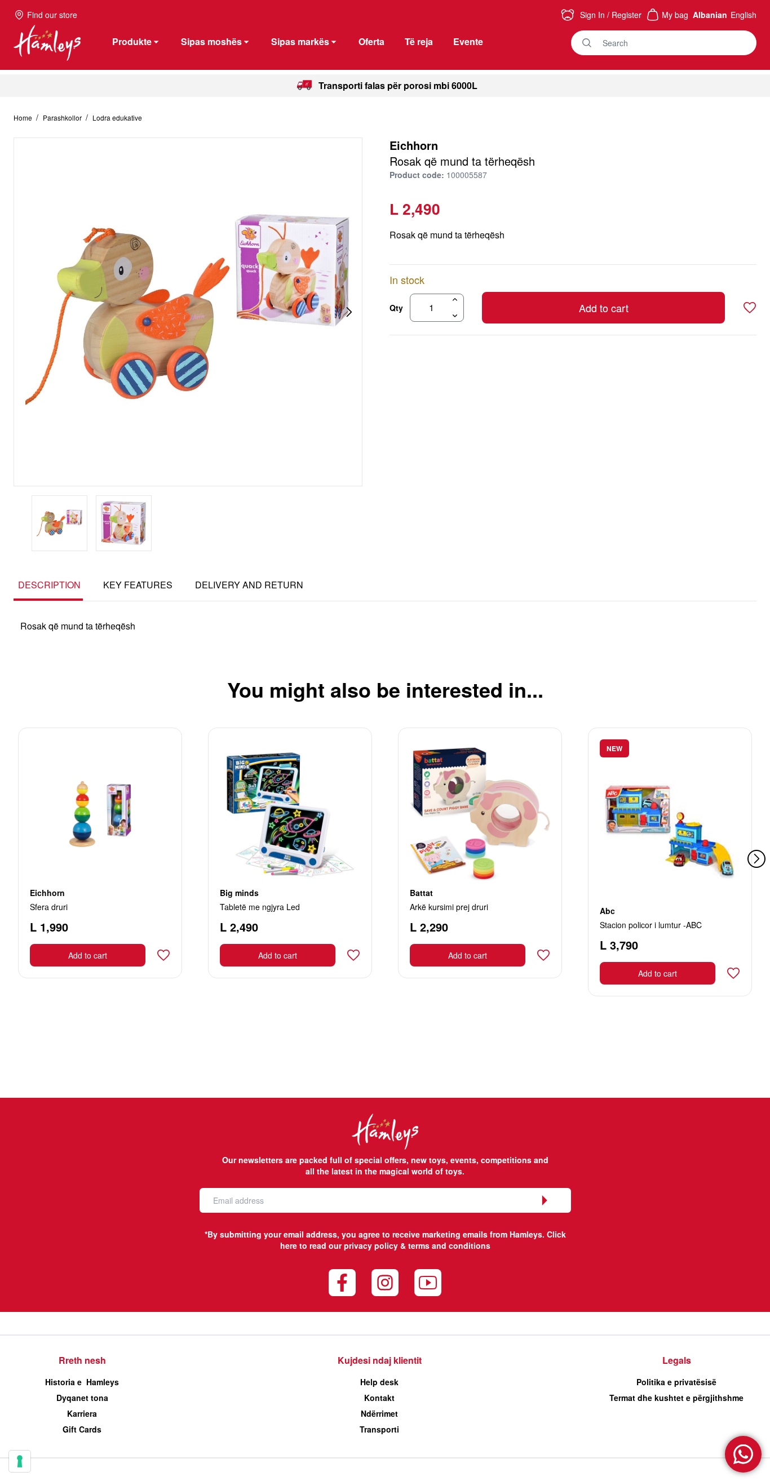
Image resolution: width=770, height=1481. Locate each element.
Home (24, 117)
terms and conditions (449, 1245)
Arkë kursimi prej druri (449, 906)
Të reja (419, 41)
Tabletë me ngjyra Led (260, 906)
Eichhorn (414, 145)
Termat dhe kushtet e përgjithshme (676, 1397)
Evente (468, 41)
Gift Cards (82, 1429)
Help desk (379, 1381)
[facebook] (342, 1282)
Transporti (379, 1429)
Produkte (132, 41)
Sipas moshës (211, 41)
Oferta (371, 41)
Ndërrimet (379, 1413)
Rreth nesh (82, 1360)
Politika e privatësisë (676, 1381)
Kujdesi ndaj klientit (380, 1360)
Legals (676, 1360)
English (743, 14)
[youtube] (427, 1282)
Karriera (82, 1413)
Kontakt (379, 1397)
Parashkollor (63, 117)
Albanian (710, 14)
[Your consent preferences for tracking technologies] (19, 1461)
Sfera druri (49, 906)
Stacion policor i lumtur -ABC (651, 924)
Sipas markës (300, 41)
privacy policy (371, 1245)
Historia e (82, 1381)
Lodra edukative (117, 117)
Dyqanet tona (82, 1397)
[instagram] (385, 1282)
